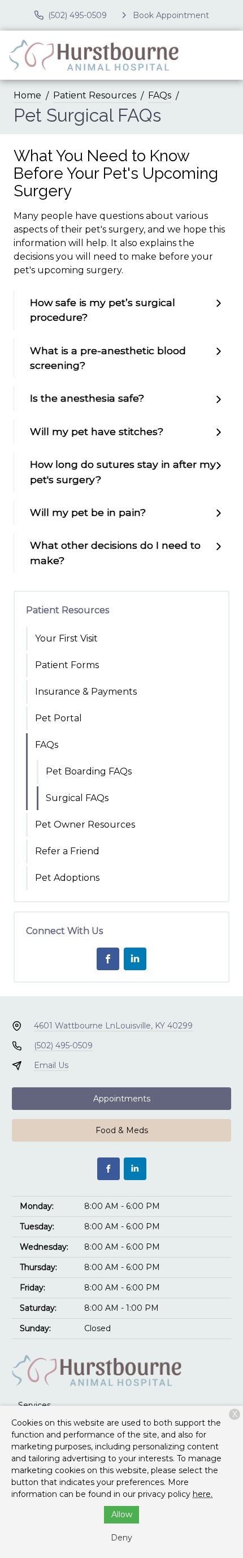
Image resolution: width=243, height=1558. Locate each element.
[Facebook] (108, 959)
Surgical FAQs (77, 798)
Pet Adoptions (67, 877)
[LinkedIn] (135, 959)
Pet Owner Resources (85, 824)
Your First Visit (66, 638)
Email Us (51, 1065)
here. (202, 1494)
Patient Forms (67, 665)
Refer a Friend (67, 851)
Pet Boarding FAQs (89, 771)
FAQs (159, 95)
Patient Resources (94, 95)
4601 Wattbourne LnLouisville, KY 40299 (113, 1026)
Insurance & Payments (86, 691)
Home (27, 95)
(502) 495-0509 (63, 1045)
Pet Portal (58, 718)
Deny (121, 1538)
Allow (121, 1514)
